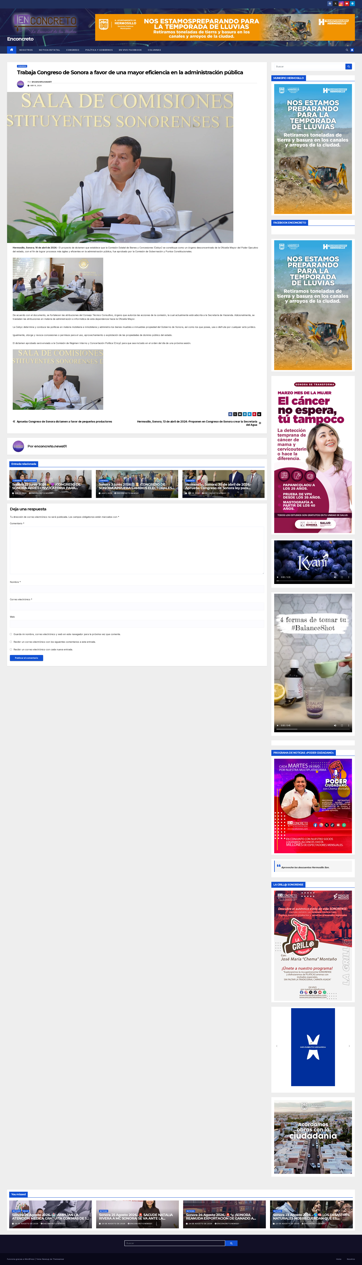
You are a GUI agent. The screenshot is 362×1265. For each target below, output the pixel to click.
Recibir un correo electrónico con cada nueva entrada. (43, 649)
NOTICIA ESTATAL (49, 50)
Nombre (15, 582)
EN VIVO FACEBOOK (130, 50)
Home (338, 1259)
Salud (25, 1211)
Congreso (72, 50)
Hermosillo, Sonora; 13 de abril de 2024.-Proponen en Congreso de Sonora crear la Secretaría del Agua (197, 423)
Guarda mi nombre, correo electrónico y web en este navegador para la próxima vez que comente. (67, 634)
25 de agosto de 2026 (114, 1224)
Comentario (17, 523)
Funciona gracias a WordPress (21, 1259)
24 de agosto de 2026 (201, 1224)
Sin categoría (30, 481)
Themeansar (58, 1259)
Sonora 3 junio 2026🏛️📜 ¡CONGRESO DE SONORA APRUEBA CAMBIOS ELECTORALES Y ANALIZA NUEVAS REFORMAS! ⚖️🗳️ (137, 488)
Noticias (16, 1211)
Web (12, 616)
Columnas (154, 50)
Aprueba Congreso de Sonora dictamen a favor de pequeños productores (64, 421)
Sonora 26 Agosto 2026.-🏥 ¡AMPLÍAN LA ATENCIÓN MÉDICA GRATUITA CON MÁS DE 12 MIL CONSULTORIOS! (50, 1218)
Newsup (45, 1259)
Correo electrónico (21, 599)
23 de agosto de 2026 (288, 1224)
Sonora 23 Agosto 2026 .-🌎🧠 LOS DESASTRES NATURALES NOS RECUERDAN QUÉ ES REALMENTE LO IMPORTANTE (311, 1218)
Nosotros (26, 50)
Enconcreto (20, 39)
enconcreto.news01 (41, 82)
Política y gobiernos (99, 50)
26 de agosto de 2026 (27, 1224)
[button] (347, 50)
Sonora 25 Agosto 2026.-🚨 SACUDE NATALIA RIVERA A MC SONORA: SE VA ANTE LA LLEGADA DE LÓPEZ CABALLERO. (136, 1218)
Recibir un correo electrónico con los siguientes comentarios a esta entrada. (55, 641)
